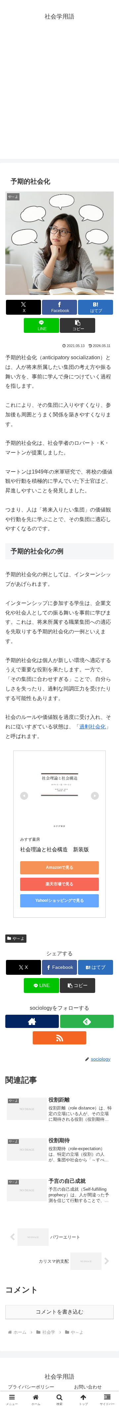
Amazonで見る (59, 867)
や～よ (18, 938)
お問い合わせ (88, 1387)
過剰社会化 (92, 726)
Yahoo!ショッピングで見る (59, 900)
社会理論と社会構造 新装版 (54, 849)
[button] (77, 325)
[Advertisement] (59, 99)
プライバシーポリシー (31, 1387)
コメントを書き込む (59, 1312)
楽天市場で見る (59, 884)
